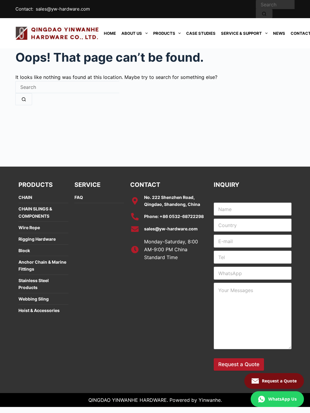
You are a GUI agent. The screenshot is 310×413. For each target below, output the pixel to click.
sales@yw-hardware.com (63, 9)
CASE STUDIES (201, 33)
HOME (110, 33)
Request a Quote (238, 364)
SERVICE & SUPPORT (241, 33)
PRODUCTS (164, 33)
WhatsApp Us (282, 399)
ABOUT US (131, 33)
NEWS (279, 33)
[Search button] (264, 13)
